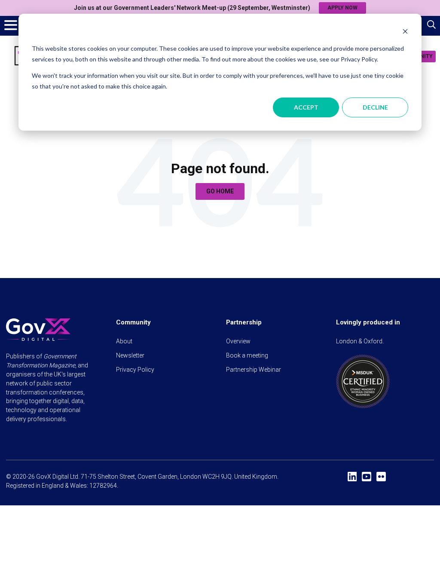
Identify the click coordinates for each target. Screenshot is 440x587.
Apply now (342, 8)
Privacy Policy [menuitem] (135, 369)
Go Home (220, 191)
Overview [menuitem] (238, 341)
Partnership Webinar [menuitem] (253, 369)
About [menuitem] (124, 341)
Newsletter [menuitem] (130, 355)
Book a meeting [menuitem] (247, 355)
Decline (375, 107)
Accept (306, 107)
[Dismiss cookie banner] (405, 32)
